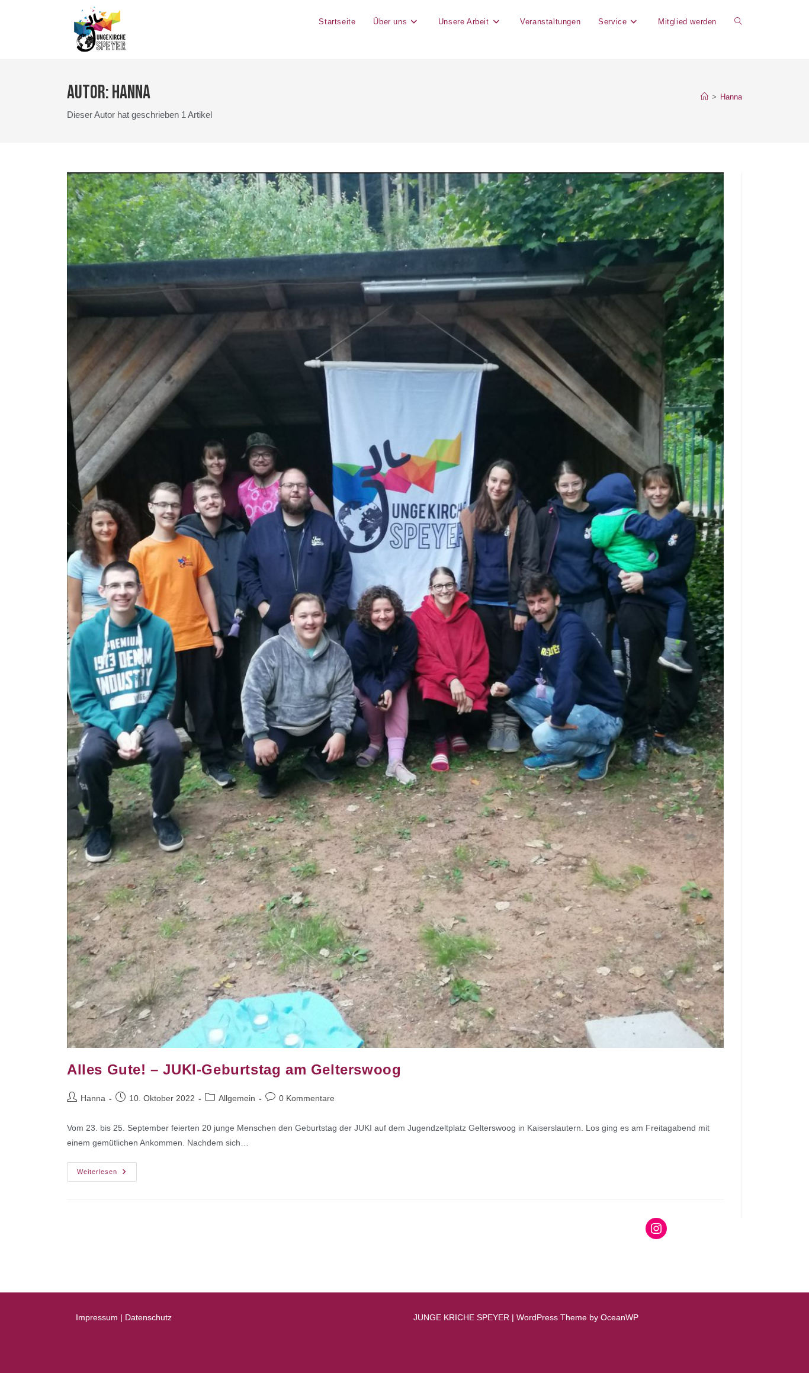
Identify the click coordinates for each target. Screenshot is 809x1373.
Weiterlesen (107, 1168)
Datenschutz (148, 1317)
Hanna (731, 96)
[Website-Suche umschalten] (738, 22)
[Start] (704, 96)
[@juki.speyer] (656, 1228)
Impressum (97, 1317)
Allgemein (237, 1098)
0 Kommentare (307, 1098)
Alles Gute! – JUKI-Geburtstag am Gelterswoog (234, 1069)
